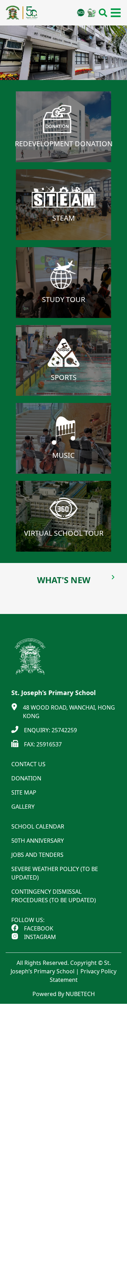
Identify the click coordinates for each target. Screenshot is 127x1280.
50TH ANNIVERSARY (37, 840)
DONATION (26, 778)
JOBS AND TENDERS (37, 855)
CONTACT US (28, 764)
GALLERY (23, 806)
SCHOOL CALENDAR (37, 826)
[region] (63, 52)
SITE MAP (23, 792)
